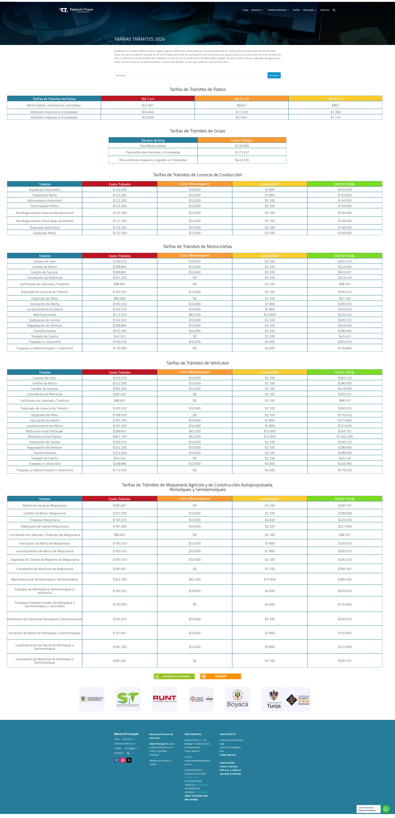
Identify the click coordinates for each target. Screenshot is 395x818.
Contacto (324, 9)
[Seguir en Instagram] (122, 760)
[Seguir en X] (129, 760)
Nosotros (256, 9)
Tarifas (296, 9)
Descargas (308, 9)
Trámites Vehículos (276, 9)
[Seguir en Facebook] (116, 760)
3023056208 (202, 784)
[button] (334, 10)
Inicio (245, 9)
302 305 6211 (191, 777)
